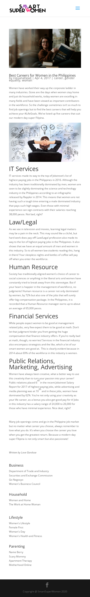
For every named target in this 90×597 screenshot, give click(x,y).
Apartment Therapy (20, 560)
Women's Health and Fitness (25, 536)
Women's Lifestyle (19, 523)
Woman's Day (17, 531)
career (58, 78)
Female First (16, 527)
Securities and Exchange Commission (31, 475)
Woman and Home (20, 500)
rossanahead (22, 78)
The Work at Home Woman (24, 504)
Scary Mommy (17, 556)
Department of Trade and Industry (29, 471)
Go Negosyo (16, 479)
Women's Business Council (24, 484)
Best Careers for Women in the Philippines (42, 75)
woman (27, 80)
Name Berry (16, 552)
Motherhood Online (20, 565)
